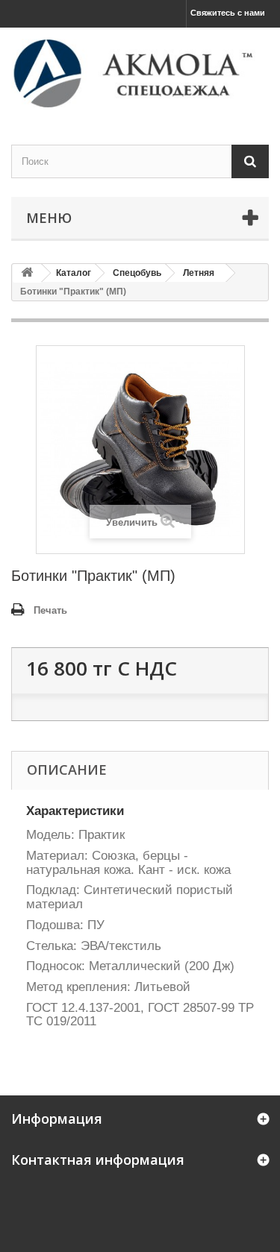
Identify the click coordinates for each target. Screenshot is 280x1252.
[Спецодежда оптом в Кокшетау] (140, 73)
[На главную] (27, 273)
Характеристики (75, 811)
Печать (50, 610)
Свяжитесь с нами (227, 12)
